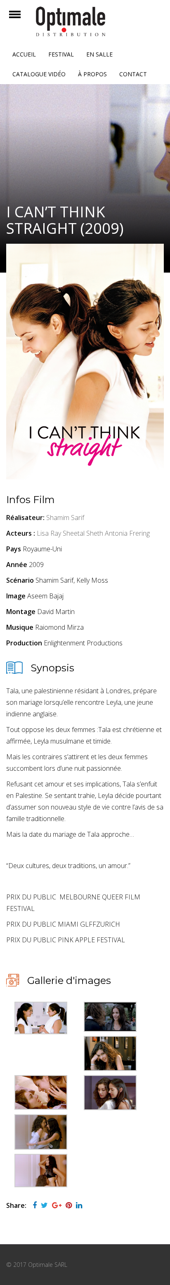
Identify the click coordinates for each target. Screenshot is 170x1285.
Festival (61, 54)
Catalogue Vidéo (39, 74)
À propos (92, 74)
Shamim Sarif (65, 517)
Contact (133, 74)
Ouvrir (22, 19)
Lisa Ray (49, 533)
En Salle (99, 54)
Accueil (24, 54)
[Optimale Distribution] (85, 21)
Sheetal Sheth (83, 533)
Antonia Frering (127, 533)
